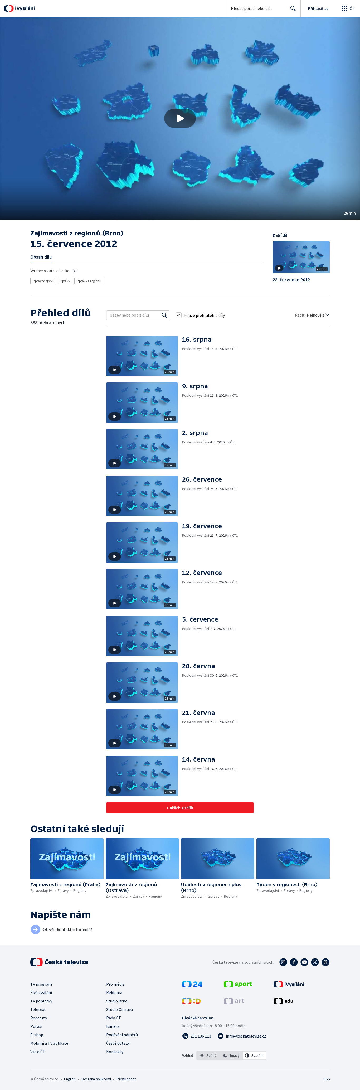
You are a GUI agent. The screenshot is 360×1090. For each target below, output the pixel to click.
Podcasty (38, 1017)
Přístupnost (126, 1079)
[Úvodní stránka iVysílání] (24, 8)
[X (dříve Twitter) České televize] (315, 962)
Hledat (293, 8)
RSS (327, 1079)
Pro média (115, 984)
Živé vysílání (41, 992)
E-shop (36, 1034)
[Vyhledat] (164, 315)
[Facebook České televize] (294, 962)
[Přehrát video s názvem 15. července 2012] (180, 118)
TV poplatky (41, 1001)
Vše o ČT (37, 1051)
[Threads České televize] (325, 962)
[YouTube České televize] (304, 962)
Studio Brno (117, 1001)
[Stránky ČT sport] (238, 986)
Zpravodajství (43, 281)
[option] (208, 1055)
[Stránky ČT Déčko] (191, 1002)
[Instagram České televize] (283, 962)
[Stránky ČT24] (192, 986)
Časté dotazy (118, 1043)
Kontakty (114, 1051)
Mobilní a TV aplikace (49, 1043)
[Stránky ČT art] (234, 1002)
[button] (180, 118)
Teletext (38, 1009)
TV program (41, 984)
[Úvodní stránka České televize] (59, 962)
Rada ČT (113, 1017)
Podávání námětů (122, 1034)
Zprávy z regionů (89, 281)
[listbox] (231, 1055)
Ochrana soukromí (96, 1079)
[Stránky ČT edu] (283, 1002)
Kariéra (112, 1026)
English (69, 1079)
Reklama (114, 992)
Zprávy (65, 281)
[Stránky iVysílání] (289, 986)
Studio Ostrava (119, 1009)
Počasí (36, 1026)
